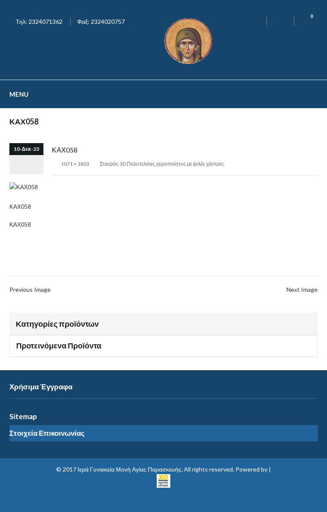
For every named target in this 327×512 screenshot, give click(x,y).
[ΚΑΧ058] (23, 186)
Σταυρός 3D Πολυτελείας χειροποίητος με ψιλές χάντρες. (162, 164)
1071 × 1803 (75, 164)
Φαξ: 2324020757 (101, 21)
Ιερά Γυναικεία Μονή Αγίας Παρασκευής (129, 469)
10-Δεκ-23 (26, 149)
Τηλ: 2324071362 (39, 21)
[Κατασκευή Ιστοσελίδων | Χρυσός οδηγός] (163, 479)
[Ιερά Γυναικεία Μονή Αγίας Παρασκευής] (190, 40)
